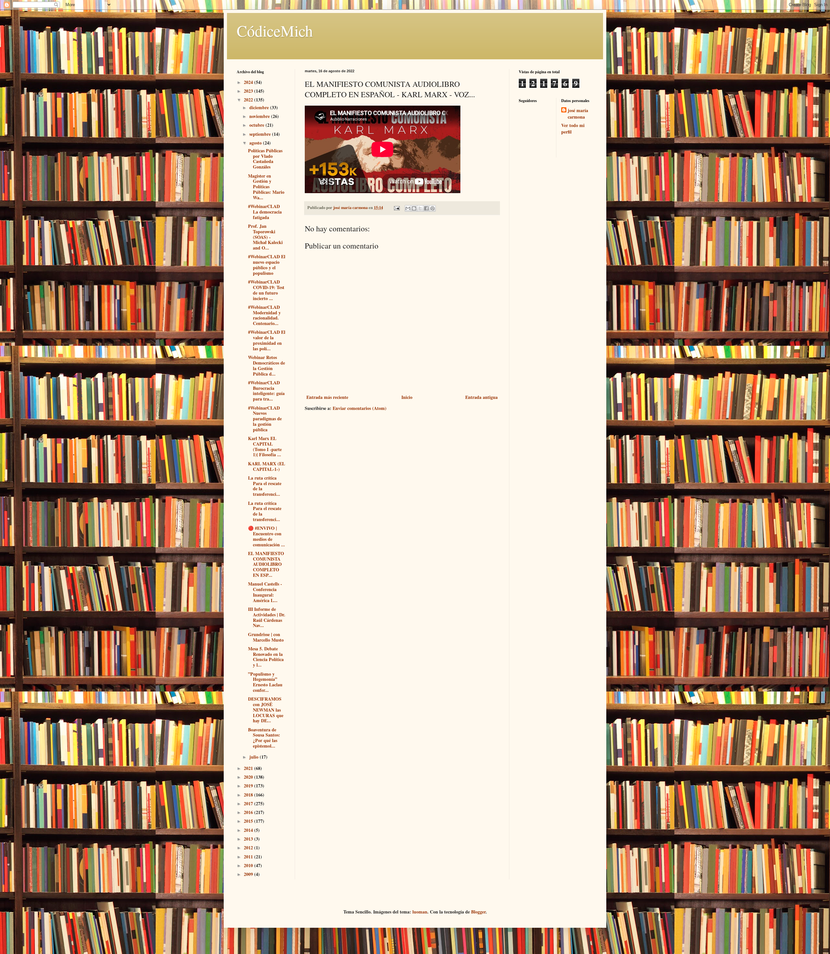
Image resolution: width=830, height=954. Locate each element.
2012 (249, 847)
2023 (249, 90)
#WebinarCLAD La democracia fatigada (265, 212)
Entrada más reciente (327, 397)
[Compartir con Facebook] (426, 208)
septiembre (260, 134)
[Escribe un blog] (414, 208)
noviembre (260, 116)
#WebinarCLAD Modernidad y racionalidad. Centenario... (264, 315)
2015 (249, 821)
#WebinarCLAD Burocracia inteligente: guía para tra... (266, 390)
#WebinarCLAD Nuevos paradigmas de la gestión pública (265, 418)
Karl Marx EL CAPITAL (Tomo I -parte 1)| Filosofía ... (265, 446)
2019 (249, 785)
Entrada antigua (481, 397)
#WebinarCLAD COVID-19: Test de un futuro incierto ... (266, 289)
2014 (249, 830)
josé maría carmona (578, 113)
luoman (419, 911)
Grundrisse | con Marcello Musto (266, 637)
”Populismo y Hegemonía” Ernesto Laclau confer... (265, 681)
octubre (257, 125)
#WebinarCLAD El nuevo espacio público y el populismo (266, 264)
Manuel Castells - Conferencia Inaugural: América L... (265, 591)
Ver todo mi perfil (573, 128)
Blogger (478, 911)
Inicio (406, 397)
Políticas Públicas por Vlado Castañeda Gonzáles (265, 158)
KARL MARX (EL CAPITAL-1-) (266, 466)
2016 (249, 812)
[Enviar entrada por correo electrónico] (396, 207)
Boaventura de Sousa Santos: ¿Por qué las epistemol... (264, 737)
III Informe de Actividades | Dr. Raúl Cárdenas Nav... (266, 617)
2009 (249, 874)
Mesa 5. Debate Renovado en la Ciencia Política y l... (266, 656)
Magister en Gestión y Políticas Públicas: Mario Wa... (266, 186)
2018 (249, 794)
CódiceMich (275, 30)
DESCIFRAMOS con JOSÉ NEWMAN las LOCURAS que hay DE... (265, 709)
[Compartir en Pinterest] (432, 208)
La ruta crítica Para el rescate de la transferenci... (264, 485)
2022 (249, 99)
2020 (249, 777)
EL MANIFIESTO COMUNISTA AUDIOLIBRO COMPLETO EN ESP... (266, 564)
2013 (249, 838)
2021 (249, 768)
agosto (256, 142)
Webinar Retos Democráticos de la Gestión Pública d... (266, 365)
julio (254, 756)
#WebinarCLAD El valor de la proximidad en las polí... (266, 340)
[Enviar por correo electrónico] (408, 208)
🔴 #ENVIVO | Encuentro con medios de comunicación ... (266, 536)
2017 (249, 803)
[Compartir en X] (420, 208)
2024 (249, 82)
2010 (249, 865)
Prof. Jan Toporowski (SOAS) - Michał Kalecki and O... (265, 237)
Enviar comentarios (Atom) (359, 408)
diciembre (259, 107)
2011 (249, 856)
